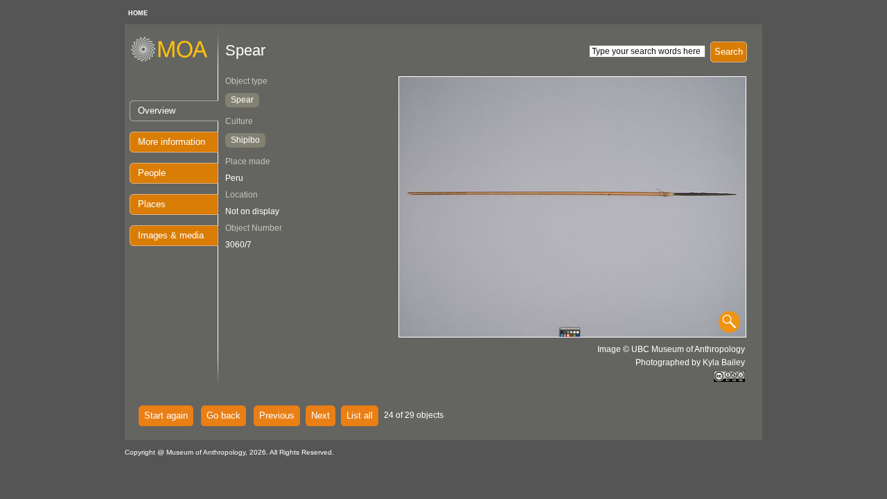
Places (152, 204)
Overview (156, 110)
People (152, 173)
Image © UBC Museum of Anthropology (671, 349)
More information (171, 142)
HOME (138, 13)
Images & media (171, 235)
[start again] (174, 59)
